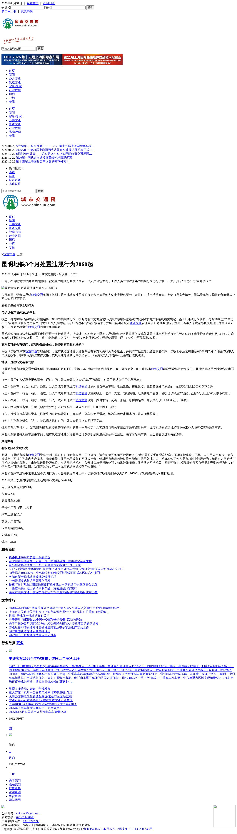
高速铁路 (15, 183)
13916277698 (31, 821)
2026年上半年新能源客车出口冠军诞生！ (35, 708)
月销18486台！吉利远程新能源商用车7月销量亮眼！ (43, 704)
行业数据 (15, 90)
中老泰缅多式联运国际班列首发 (29, 580)
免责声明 (15, 796)
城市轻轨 (15, 180)
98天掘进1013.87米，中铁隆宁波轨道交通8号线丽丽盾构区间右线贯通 (54, 572)
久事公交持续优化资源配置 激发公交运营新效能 (40, 696)
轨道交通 (15, 82)
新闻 (12, 74)
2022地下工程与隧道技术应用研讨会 (32, 635)
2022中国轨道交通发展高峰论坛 (29, 631)
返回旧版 (49, 3)
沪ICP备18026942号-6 (98, 828)
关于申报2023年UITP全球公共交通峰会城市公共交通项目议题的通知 (54, 623)
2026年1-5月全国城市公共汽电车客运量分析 (37, 711)
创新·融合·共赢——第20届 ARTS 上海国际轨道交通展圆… (54, 153)
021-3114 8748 (25, 817)
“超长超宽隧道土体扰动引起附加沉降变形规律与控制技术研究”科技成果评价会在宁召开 (66, 569)
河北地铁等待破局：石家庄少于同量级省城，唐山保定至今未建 (50, 561)
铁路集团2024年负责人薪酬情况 (29, 557)
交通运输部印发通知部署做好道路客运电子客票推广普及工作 (49, 627)
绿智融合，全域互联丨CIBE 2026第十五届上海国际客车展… (55, 146)
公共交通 (15, 78)
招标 (12, 94)
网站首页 (33, 3)
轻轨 (12, 176)
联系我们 (15, 784)
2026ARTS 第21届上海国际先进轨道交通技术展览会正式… (54, 149)
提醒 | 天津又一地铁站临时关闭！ (30, 615)
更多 (20, 643)
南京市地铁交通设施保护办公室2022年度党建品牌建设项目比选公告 (53, 592)
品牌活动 (15, 131)
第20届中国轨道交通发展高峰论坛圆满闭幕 (44, 157)
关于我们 (15, 780)
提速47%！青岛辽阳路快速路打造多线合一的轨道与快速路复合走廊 (53, 584)
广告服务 (15, 788)
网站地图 (15, 799)
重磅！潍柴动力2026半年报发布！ (31, 688)
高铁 (12, 172)
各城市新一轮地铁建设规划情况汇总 (32, 576)
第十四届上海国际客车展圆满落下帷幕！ (42, 161)
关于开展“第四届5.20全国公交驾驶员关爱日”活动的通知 (45, 619)
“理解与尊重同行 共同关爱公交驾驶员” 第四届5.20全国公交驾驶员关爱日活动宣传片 (64, 608)
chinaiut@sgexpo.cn (28, 813)
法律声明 (15, 792)
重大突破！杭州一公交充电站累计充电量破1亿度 (41, 692)
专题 (12, 101)
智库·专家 (15, 86)
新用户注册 (8, 11)
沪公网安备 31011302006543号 (133, 828)
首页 (12, 70)
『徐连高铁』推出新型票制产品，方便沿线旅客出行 (43, 588)
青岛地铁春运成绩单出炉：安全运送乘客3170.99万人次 (45, 565)
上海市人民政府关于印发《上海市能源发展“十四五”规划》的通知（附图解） (59, 611)
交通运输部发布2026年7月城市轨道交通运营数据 (41, 700)
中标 (12, 97)
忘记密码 (27, 11)
